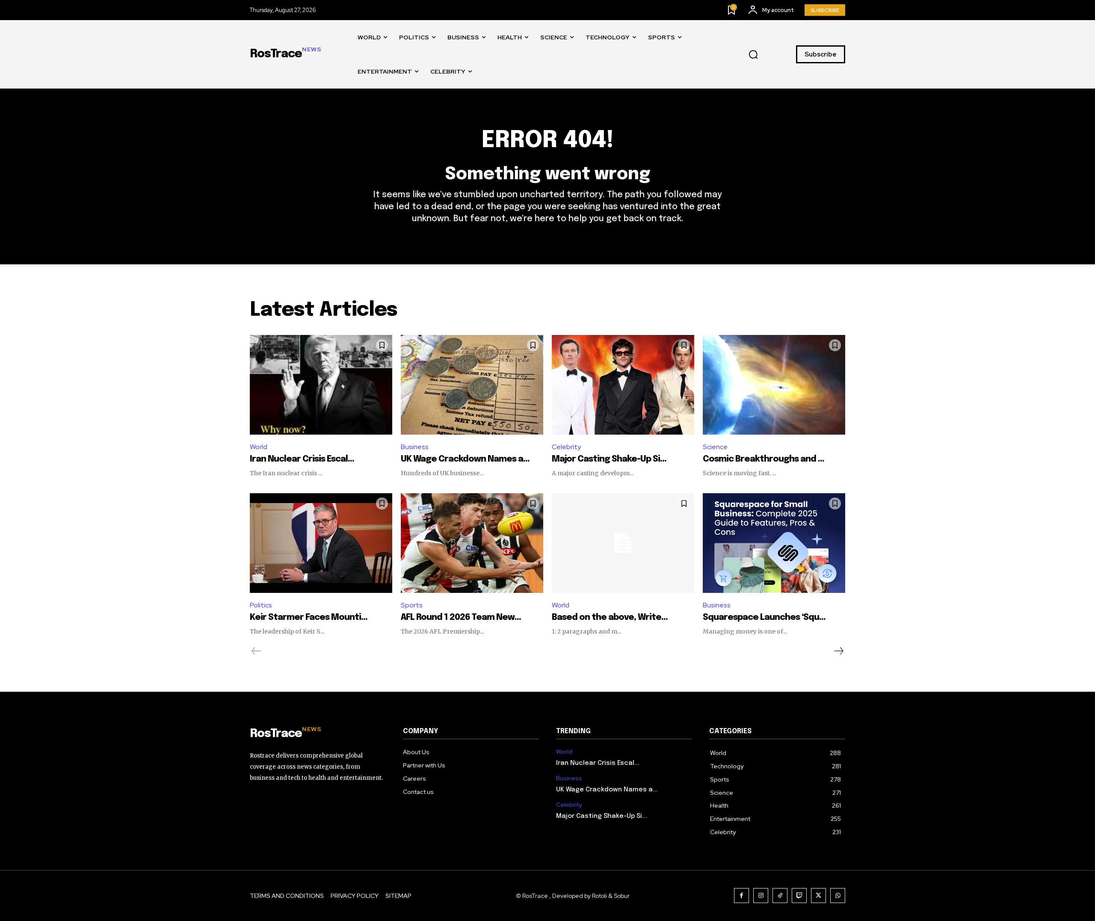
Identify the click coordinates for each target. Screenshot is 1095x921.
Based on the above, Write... (610, 617)
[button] (753, 54)
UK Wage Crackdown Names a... (465, 459)
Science (715, 446)
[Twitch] (799, 895)
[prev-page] (256, 651)
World (258, 446)
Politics (261, 605)
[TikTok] (779, 895)
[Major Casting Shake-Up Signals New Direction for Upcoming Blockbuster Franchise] (623, 385)
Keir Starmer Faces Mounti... (308, 617)
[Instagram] (760, 895)
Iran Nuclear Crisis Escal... (302, 459)
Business (415, 446)
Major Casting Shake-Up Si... (609, 459)
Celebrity (566, 446)
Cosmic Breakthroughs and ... (763, 459)
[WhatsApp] (837, 895)
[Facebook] (741, 895)
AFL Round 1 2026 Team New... (461, 617)
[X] (818, 895)
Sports (412, 605)
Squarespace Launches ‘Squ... (764, 617)
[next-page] (838, 651)
